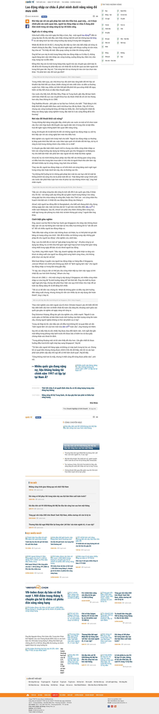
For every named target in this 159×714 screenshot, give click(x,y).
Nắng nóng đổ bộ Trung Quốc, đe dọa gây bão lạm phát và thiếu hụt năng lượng (68, 396)
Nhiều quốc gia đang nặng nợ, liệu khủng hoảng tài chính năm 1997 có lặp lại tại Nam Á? (50, 372)
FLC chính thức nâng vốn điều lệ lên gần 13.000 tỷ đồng (89, 595)
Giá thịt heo (54, 685)
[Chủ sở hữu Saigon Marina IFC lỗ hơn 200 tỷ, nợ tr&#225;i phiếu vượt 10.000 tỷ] (74, 617)
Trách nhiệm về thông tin (36, 712)
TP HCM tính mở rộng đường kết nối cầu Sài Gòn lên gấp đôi (87, 545)
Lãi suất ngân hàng (111, 682)
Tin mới (33, 482)
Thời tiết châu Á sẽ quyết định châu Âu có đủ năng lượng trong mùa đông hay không (68, 389)
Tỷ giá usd (55, 682)
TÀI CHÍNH (62, 695)
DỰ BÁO (40, 695)
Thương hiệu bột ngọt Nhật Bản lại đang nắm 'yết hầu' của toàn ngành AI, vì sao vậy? (81, 454)
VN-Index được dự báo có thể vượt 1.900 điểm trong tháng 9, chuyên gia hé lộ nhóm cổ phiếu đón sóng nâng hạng (62, 569)
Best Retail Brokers (80, 685)
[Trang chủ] (27, 21)
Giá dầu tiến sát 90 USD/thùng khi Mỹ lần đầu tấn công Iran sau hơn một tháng (80, 447)
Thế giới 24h (40, 2)
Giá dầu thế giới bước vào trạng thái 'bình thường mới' (62, 543)
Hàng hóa (32, 499)
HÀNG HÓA (47, 695)
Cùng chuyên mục (73, 422)
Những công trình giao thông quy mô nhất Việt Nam (49, 487)
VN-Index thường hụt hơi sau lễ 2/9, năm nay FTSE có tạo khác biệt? (63, 661)
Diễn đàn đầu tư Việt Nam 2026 (97, 685)
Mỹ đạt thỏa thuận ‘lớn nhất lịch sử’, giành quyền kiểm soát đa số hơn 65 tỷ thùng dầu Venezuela (81, 459)
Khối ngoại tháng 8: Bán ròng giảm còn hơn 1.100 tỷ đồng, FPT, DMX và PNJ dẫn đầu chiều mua (37, 566)
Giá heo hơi (80, 682)
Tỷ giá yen (63, 682)
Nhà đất (78, 567)
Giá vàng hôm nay (34, 682)
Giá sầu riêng (45, 685)
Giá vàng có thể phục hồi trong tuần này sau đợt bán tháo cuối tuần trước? (57, 496)
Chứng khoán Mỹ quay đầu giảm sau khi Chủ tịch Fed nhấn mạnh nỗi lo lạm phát (81, 471)
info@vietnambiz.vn (38, 710)
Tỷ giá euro (71, 682)
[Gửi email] (97, 16)
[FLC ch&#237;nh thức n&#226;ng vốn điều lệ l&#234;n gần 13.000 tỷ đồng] (74, 596)
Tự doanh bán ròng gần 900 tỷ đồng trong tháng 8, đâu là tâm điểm (123, 616)
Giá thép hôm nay (34, 685)
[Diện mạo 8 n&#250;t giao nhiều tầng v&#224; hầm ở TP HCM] (88, 557)
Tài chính (28, 548)
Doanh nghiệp (86, 600)
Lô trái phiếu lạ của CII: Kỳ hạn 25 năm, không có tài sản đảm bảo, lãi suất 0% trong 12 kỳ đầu (123, 658)
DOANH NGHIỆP (89, 695)
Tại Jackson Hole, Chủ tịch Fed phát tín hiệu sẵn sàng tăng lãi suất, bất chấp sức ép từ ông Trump (81, 465)
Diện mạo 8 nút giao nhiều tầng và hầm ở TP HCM (87, 562)
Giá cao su (69, 685)
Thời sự (31, 490)
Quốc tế (30, 2)
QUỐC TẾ (55, 695)
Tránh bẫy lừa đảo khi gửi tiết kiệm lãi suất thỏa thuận (36, 543)
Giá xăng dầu (123, 682)
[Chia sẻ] (27, 26)
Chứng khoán (29, 573)
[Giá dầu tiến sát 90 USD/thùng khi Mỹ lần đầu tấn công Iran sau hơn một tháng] (81, 438)
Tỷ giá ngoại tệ (45, 682)
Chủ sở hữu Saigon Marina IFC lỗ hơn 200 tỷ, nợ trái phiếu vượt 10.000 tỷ (90, 617)
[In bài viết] (94, 16)
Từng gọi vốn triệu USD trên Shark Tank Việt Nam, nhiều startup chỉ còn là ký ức (60, 515)
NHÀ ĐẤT (69, 695)
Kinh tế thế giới (53, 2)
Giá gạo (62, 685)
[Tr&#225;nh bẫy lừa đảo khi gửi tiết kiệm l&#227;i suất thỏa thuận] (37, 538)
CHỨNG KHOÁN (79, 695)
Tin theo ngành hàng (112, 4)
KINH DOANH (99, 695)
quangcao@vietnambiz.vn (119, 702)
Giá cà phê (89, 682)
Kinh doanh (32, 518)
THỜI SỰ (33, 695)
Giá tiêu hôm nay (99, 682)
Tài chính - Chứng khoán (71, 2)
